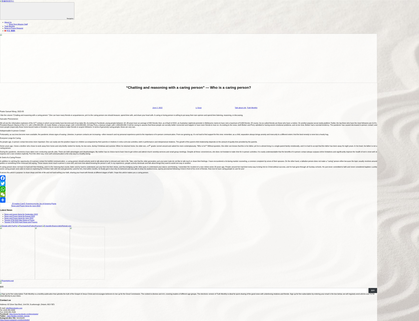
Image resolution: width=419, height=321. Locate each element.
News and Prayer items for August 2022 (19, 216)
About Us (8, 22)
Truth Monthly (9, 26)
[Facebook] (188, 178)
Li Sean (199, 108)
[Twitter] (188, 183)
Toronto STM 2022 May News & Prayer (19, 220)
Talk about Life (240, 108)
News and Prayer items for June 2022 (25, 206)
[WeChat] (188, 194)
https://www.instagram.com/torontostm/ (15, 320)
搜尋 (1, 287)
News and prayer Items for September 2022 (21, 214)
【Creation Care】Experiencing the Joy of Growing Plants (33, 204)
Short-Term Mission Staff (18, 24)
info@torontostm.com (14, 308)
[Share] (188, 200)
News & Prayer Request (13, 28)
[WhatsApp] (188, 189)
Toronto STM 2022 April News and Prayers (20, 222)
